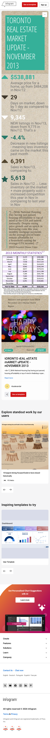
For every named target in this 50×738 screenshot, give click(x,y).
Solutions (7, 648)
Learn (5, 652)
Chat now (19, 670)
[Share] (7, 394)
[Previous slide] (4, 489)
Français (34, 675)
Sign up (44, 5)
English (5, 675)
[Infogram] (9, 4)
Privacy (14, 714)
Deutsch (12, 675)
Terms (6, 714)
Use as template (29, 4)
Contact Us (8, 670)
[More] (44, 14)
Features (7, 643)
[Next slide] (10, 489)
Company (7, 657)
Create (6, 638)
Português (19, 675)
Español (27, 675)
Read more (9, 378)
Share (9, 350)
